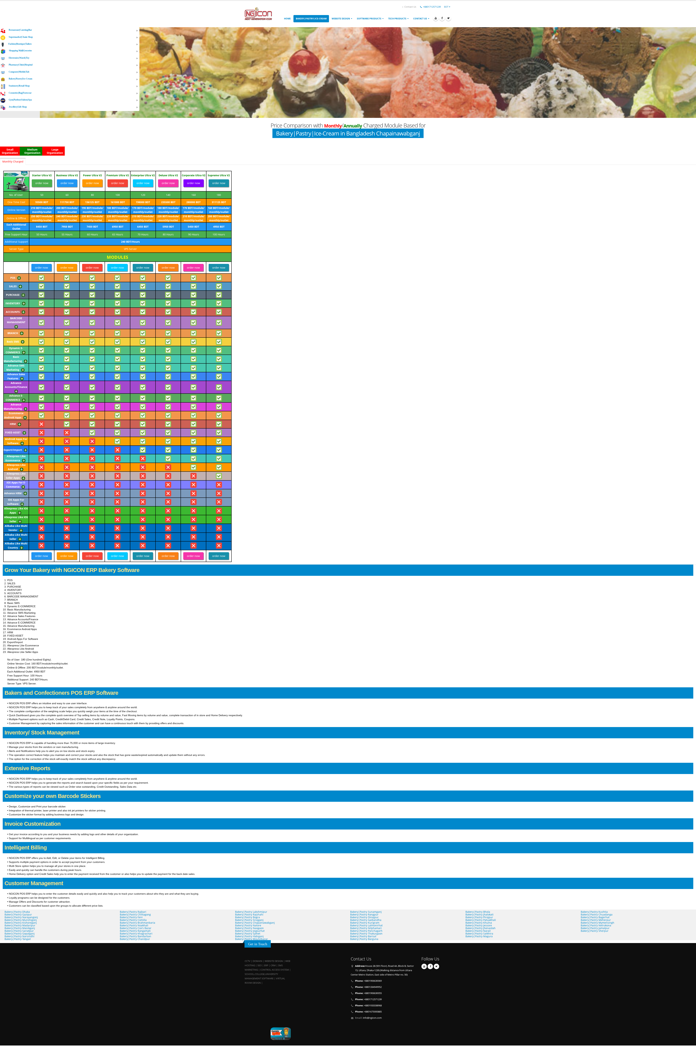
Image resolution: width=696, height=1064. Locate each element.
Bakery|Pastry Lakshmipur (251, 911)
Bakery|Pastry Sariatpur (19, 931)
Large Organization (55, 151)
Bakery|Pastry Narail (478, 931)
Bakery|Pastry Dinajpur (364, 917)
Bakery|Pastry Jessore (478, 925)
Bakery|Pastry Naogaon (249, 928)
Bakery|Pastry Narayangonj (21, 917)
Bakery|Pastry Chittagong (135, 914)
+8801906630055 (368, 993)
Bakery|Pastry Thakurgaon (366, 933)
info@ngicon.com (372, 1017)
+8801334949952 (368, 987)
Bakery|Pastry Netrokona (596, 925)
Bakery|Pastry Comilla (133, 920)
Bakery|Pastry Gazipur (18, 914)
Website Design (341, 18)
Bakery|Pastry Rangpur (364, 914)
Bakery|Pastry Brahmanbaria (137, 922)
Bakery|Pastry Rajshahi (249, 914)
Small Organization (10, 151)
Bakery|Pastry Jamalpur (595, 928)
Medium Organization (32, 151)
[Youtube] (435, 18)
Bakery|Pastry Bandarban (135, 936)
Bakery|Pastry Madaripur (20, 925)
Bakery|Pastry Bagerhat (595, 917)
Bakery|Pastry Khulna (478, 922)
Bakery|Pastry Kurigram (364, 922)
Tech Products (397, 18)
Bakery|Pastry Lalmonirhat (366, 925)
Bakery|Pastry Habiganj (249, 936)
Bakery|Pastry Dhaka (17, 911)
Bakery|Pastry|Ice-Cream (311, 18)
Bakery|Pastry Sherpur (594, 931)
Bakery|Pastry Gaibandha (365, 920)
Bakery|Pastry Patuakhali (480, 920)
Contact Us (410, 6)
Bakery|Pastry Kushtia (594, 911)
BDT (446, 6)
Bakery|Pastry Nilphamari (366, 928)
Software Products (369, 18)
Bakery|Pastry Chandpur (135, 939)
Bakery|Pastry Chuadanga (596, 914)
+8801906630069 (368, 980)
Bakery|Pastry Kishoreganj (21, 922)
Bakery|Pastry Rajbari (133, 911)
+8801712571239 (432, 6)
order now (41, 183)
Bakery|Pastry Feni (131, 917)
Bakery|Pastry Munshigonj (21, 920)
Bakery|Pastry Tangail (18, 939)
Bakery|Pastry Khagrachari (136, 933)
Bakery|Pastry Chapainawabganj (255, 922)
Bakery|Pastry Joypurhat (250, 931)
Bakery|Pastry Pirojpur (479, 917)
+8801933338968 (368, 1005)
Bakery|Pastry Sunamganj (366, 911)
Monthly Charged (12, 161)
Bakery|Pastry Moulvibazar (251, 939)
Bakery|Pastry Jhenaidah (480, 928)
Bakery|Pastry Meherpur (596, 920)
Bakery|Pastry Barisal (363, 936)
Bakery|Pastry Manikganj (20, 928)
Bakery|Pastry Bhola (477, 911)
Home (287, 18)
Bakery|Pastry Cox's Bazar (135, 928)
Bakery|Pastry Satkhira (479, 933)
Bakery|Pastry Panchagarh (366, 931)
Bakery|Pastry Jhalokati (479, 914)
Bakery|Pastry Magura (479, 936)
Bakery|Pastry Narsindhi (19, 936)
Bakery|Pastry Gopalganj (20, 933)
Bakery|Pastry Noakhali (134, 925)
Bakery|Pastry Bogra (247, 917)
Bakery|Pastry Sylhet (247, 933)
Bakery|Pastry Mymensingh (597, 922)
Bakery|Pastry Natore (248, 925)
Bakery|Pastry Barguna (364, 939)
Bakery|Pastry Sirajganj (249, 920)
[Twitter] (448, 18)
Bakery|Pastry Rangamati (135, 931)
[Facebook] (442, 18)
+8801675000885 (368, 1011)
